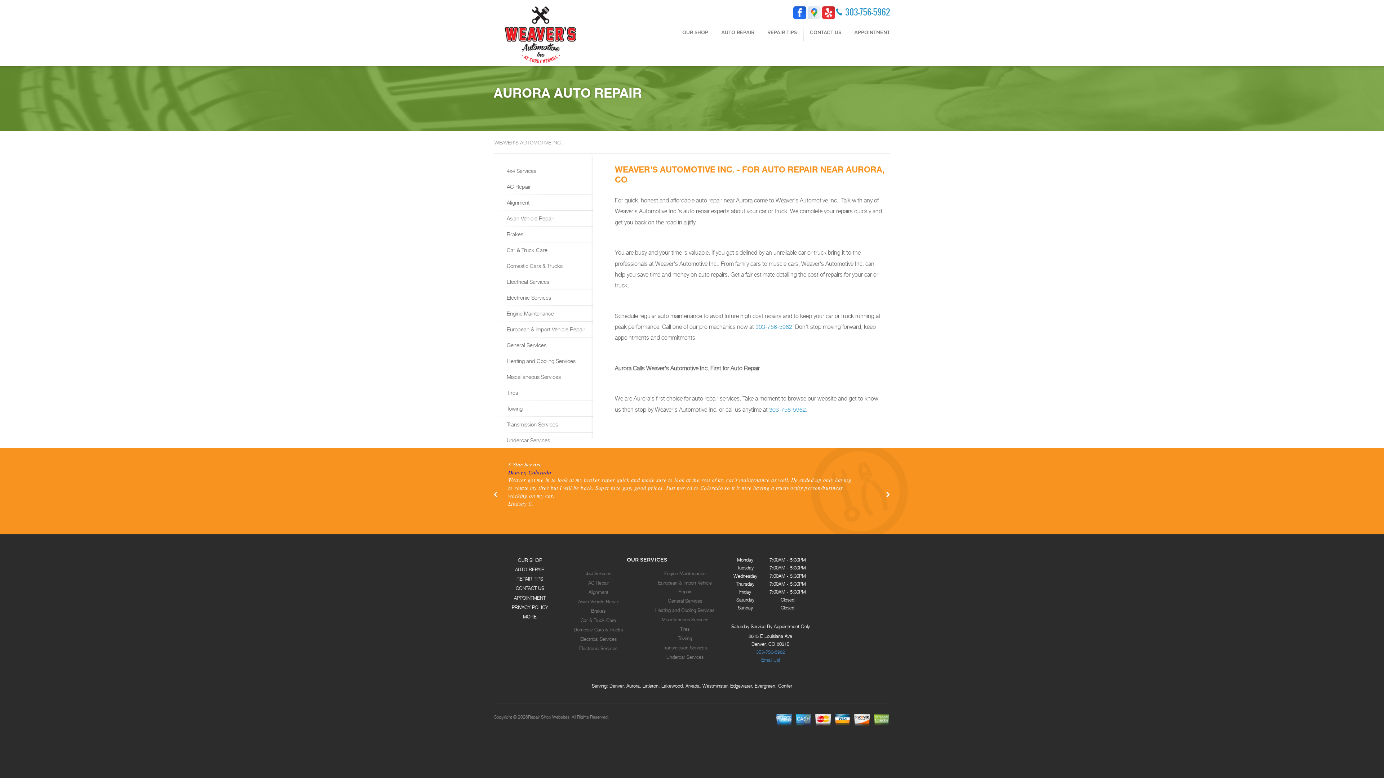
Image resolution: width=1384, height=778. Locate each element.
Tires (511, 392)
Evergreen (765, 686)
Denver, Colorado (529, 472)
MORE (530, 617)
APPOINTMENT (872, 32)
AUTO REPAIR (737, 32)
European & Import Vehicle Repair (545, 329)
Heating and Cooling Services (540, 361)
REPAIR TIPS (782, 32)
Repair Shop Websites (548, 717)
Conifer (785, 686)
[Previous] (496, 494)
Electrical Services (527, 281)
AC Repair (518, 186)
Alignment (517, 202)
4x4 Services (520, 170)
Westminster (714, 686)
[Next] (888, 494)
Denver (616, 686)
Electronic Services (528, 297)
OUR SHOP (695, 32)
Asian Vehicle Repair (529, 218)
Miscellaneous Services (533, 377)
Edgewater (741, 686)
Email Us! (770, 660)
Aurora (633, 686)
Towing (514, 408)
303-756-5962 (867, 12)
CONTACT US (825, 32)
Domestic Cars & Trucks (534, 266)
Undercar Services (527, 440)
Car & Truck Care (526, 250)
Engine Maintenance (529, 313)
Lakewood (672, 686)
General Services (525, 345)
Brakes (514, 234)
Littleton (650, 686)
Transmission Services (531, 424)
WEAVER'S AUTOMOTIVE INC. (528, 142)
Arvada (693, 686)
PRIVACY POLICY (530, 607)
